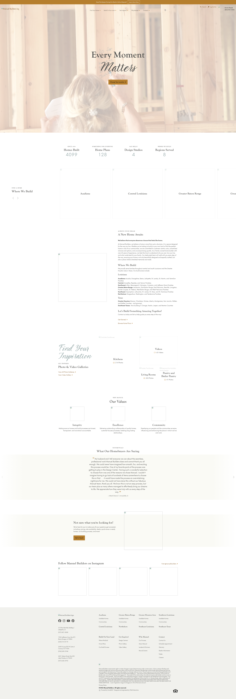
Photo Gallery (123, 644)
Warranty (161, 647)
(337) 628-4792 (63, 661)
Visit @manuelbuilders (168, 564)
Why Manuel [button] (135, 10)
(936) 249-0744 (63, 651)
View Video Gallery (64, 375)
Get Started (122, 320)
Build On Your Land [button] (109, 10)
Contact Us (162, 640)
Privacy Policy (102, 685)
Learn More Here (134, 2)
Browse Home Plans (124, 323)
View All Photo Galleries (66, 372)
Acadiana (102, 615)
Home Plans (102, 644)
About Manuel (143, 644)
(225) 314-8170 (63, 642)
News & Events (143, 650)
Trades (160, 654)
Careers (161, 657)
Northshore (123, 627)
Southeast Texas (165, 627)
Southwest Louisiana (166, 615)
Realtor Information (164, 650)
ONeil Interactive (134, 690)
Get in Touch (79, 538)
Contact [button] (145, 10)
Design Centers (123, 640)
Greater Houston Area (147, 615)
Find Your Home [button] (94, 10)
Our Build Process (104, 647)
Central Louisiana (105, 627)
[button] (226, 8)
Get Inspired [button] (123, 10)
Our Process (142, 640)
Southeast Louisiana (146, 627)
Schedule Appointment (165, 644)
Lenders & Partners (144, 647)
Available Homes (103, 618)
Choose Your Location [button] (117, 82)
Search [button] (204, 7)
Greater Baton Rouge (127, 615)
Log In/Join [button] (213, 7)
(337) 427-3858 (63, 632)
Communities (103, 622)
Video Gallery (122, 647)
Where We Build (103, 640)
